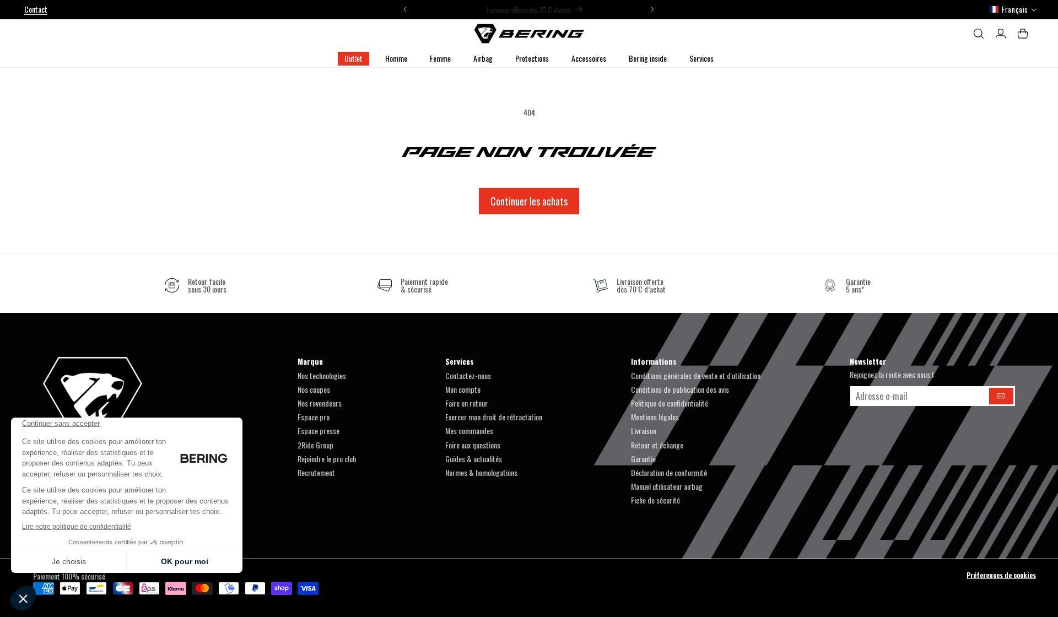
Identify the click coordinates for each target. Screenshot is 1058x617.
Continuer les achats (529, 201)
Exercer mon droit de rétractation (493, 417)
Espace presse (318, 430)
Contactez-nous (468, 375)
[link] (195, 285)
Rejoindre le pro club (327, 458)
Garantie (643, 458)
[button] (396, 59)
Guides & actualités (473, 458)
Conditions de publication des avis (680, 389)
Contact (35, 9)
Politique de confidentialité (669, 403)
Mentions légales (655, 417)
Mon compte (463, 389)
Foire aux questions (472, 445)
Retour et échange (657, 445)
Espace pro (314, 417)
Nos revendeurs (320, 403)
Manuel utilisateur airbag (667, 486)
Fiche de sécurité (655, 500)
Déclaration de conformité (669, 472)
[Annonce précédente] (405, 9)
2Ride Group (315, 445)
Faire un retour (466, 403)
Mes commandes (469, 430)
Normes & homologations (481, 472)
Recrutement (316, 472)
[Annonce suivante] (652, 9)
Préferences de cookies (1001, 575)
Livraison (643, 430)
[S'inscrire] (1001, 396)
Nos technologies (322, 375)
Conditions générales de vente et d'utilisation (695, 375)
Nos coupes (314, 389)
